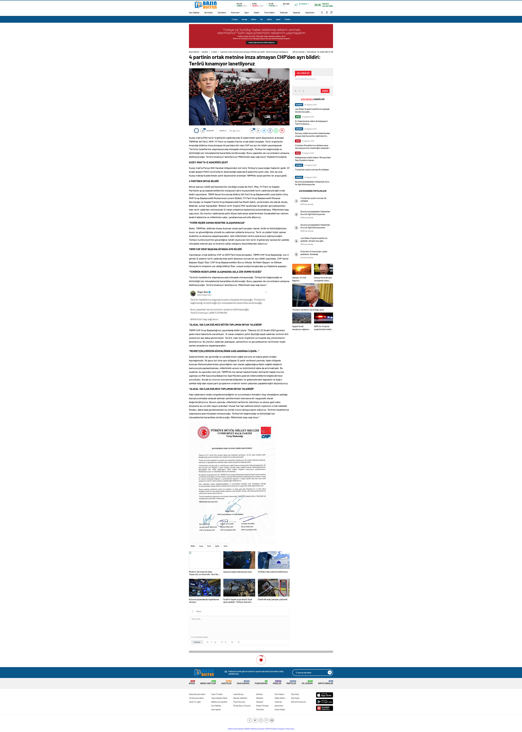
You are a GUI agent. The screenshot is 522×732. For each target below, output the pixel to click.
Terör (225, 546)
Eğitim (269, 19)
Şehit (217, 546)
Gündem (222, 12)
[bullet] (226, 642)
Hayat (278, 19)
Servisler (208, 12)
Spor (246, 12)
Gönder (197, 642)
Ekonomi (235, 12)
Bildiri (193, 546)
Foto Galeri (269, 12)
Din (261, 19)
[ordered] (222, 642)
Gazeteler (310, 12)
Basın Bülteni (194, 52)
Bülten (253, 19)
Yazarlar (296, 12)
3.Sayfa (235, 19)
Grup (201, 546)
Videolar (284, 12)
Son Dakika (194, 12)
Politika (287, 19)
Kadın (256, 12)
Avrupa (244, 19)
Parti (209, 546)
